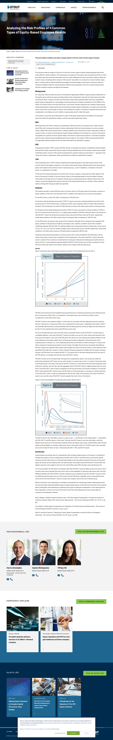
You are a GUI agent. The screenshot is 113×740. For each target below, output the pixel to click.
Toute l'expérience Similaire (91, 601)
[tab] (14, 7)
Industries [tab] (45, 7)
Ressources (71, 1)
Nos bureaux (63, 1)
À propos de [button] (30, 1)
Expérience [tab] (60, 7)
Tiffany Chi (69, 62)
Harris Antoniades (44, 62)
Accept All (73, 733)
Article (18, 51)
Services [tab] (31, 7)
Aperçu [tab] (74, 7)
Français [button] (92, 1)
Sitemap (9, 731)
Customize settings (60, 733)
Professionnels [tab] (89, 7)
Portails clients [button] (81, 1)
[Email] (8, 579)
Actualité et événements (42, 1)
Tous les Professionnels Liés (91, 531)
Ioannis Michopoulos (58, 62)
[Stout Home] (14, 7)
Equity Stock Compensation (46, 64)
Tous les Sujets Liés (95, 673)
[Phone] (11, 579)
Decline (87, 733)
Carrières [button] (54, 1)
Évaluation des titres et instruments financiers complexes (16, 62)
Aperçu (13, 51)
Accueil (8, 51)
